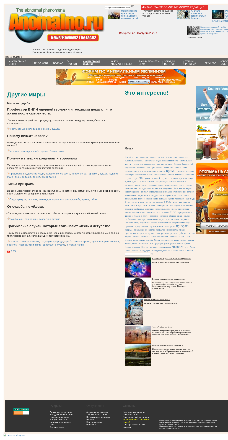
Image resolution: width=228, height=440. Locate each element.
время (21, 128)
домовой (156, 178)
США (157, 240)
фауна (187, 243)
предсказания (18, 173)
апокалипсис (149, 164)
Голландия (189, 174)
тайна (52, 176)
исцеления (167, 188)
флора (25, 241)
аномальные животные (177, 157)
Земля (53, 151)
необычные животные (144, 209)
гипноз (78, 241)
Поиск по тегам (130, 414)
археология (162, 164)
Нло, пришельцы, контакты (95, 423)
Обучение (171, 7)
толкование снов (145, 243)
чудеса (134, 250)
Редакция (197, 7)
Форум (184, 7)
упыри (173, 243)
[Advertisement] (151, 122)
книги (13, 128)
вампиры (151, 167)
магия (148, 202)
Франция (136, 247)
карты (188, 188)
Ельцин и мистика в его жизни (157, 300)
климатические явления (183, 192)
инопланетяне (131, 188)
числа (127, 250)
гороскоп (93, 173)
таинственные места (170, 240)
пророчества (79, 173)
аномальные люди (152, 160)
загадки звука (162, 181)
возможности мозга (134, 171)
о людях (136, 216)
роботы (182, 233)
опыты (187, 216)
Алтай (128, 157)
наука (177, 205)
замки (137, 185)
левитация (179, 199)
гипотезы (179, 174)
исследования (145, 188)
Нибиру (165, 212)
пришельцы (139, 230)
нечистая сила (153, 212)
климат (144, 191)
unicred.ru (163, 428)
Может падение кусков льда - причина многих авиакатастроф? (129, 15)
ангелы (135, 157)
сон (21, 219)
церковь (154, 247)
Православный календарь (136, 417)
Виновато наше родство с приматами (168, 279)
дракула (21, 199)
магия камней (158, 202)
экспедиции (33, 128)
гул (135, 178)
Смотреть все (57, 427)
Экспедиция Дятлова (160, 250)
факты (180, 243)
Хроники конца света (60, 422)
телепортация (131, 243)
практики (12, 244)
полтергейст (164, 222)
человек (14, 151)
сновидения (175, 236)
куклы (171, 199)
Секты (53, 424)
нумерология (184, 212)
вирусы (178, 167)
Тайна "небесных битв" (162, 327)
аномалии (144, 157)
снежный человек (159, 236)
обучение (164, 216)
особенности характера (135, 219)
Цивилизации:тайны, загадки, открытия (60, 418)
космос (141, 199)
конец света (63, 173)
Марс (175, 202)
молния (152, 205)
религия (174, 233)
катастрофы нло (132, 192)
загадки (29, 244)
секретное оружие (49, 219)
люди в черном (137, 202)
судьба (56, 128)
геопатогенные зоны (144, 174)
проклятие (150, 230)
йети (176, 188)
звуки (61, 151)
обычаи (172, 216)
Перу (12, 199)
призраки (65, 199)
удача (166, 243)
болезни (141, 167)
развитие (165, 233)
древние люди (35, 173)
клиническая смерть (134, 195)
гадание (113, 173)
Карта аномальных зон (134, 412)
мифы (138, 205)
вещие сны (31, 219)
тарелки (190, 240)
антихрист (138, 164)
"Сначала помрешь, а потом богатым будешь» (198, 15)
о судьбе (60, 244)
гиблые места (160, 174)
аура (170, 164)
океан (179, 216)
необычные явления (135, 212)
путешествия (154, 233)
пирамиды (144, 222)
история (54, 199)
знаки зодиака (23, 176)
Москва (169, 205)
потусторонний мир (181, 222)
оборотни (154, 216)
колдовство (156, 195)
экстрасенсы (177, 250)
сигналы (14, 241)
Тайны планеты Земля (97, 414)
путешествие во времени (136, 233)
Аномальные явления (61, 412)
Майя (10, 176)
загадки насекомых (177, 181)
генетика (190, 171)
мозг (21, 244)
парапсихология (172, 219)
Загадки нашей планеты (62, 414)
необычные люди (162, 209)
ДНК (141, 178)
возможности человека (154, 171)
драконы (165, 178)
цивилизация (165, 247)
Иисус (181, 185)
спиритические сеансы (135, 240)
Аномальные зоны (134, 160)
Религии (90, 419)
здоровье (48, 244)
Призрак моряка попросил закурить (167, 345)
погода (154, 222)
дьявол (143, 181)
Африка (177, 164)
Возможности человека (98, 417)
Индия (189, 185)
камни (182, 188)
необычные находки (180, 209)
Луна (127, 202)
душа (95, 241)
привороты (170, 226)
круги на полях (160, 199)
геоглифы (129, 174)
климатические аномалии (160, 192)
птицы (182, 230)
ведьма (159, 167)
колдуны (167, 195)
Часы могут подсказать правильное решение (171, 258)
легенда (25, 151)
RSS (13, 251)
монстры (161, 205)
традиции (46, 241)
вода (185, 167)
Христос (145, 247)
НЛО (173, 212)
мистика (130, 205)
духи (128, 181)
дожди (147, 178)
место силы (184, 202)
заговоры (129, 185)
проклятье (160, 230)
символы (145, 236)
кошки (149, 199)
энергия (71, 244)
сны (183, 236)
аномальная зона (157, 157)
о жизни (45, 128)
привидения (156, 226)
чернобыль (190, 247)
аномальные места (170, 160)
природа (58, 241)
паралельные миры (155, 219)
